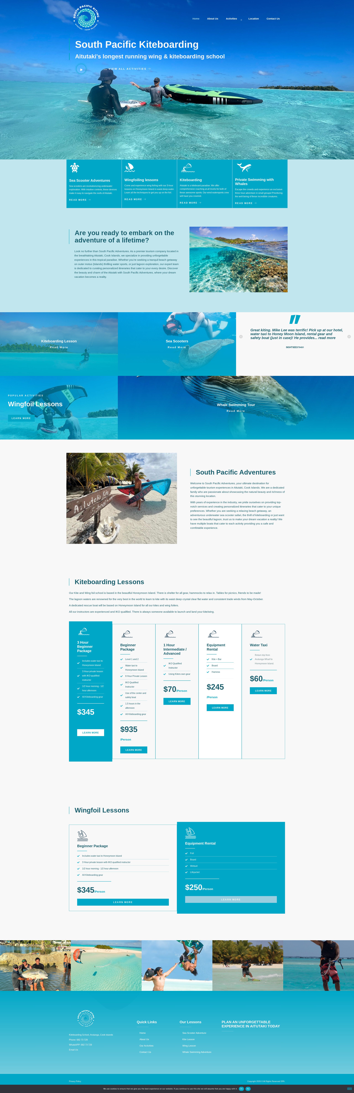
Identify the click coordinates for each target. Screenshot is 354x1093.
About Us (212, 18)
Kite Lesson (188, 1039)
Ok (241, 1089)
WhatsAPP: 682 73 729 (80, 1045)
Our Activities (146, 1045)
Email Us (73, 1050)
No (248, 1089)
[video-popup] (81, 69)
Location (253, 18)
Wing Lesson (189, 1045)
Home (195, 18)
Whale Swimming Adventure (196, 1052)
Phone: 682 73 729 (78, 1040)
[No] (349, 1088)
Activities (231, 18)
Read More (59, 347)
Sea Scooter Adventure (194, 1033)
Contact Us (273, 18)
